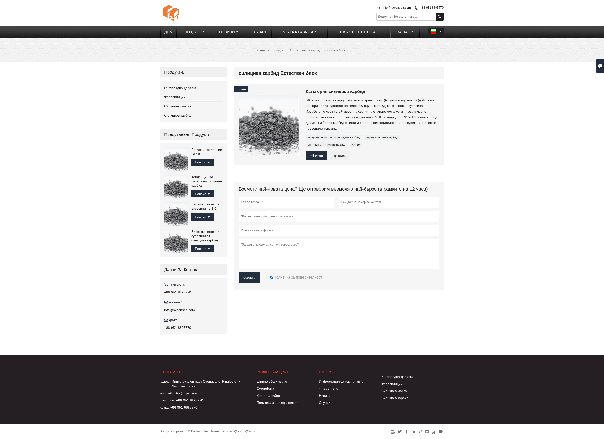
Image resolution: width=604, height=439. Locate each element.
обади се (171, 372)
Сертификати (267, 388)
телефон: (167, 400)
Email (316, 155)
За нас (403, 32)
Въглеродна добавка (180, 88)
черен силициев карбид (382, 137)
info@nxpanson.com (397, 7)
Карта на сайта (268, 395)
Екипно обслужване (272, 381)
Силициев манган (178, 106)
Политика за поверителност (278, 403)
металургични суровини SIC (326, 144)
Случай (324, 403)
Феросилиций (174, 97)
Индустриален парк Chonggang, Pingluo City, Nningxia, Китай (206, 384)
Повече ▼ (202, 162)
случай (258, 32)
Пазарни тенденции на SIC (206, 152)
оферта (249, 277)
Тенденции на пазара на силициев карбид (206, 181)
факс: (164, 407)
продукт (192, 32)
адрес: (165, 381)
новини (227, 32)
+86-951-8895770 (432, 7)
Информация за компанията (341, 381)
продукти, (280, 50)
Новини (325, 395)
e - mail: (166, 393)
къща (261, 50)
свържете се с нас (359, 32)
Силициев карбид (177, 115)
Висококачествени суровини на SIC (205, 206)
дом (168, 32)
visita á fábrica (298, 32)
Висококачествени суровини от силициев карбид (205, 236)
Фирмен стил (329, 388)
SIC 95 (356, 144)
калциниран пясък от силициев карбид (334, 137)
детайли (340, 156)
